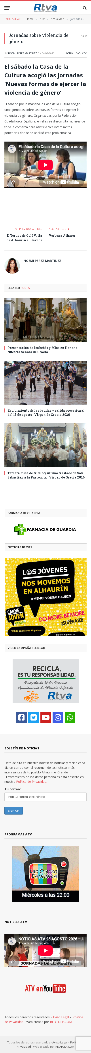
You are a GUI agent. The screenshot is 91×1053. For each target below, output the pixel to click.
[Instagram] (58, 717)
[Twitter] (33, 717)
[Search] (84, 8)
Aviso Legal (61, 1017)
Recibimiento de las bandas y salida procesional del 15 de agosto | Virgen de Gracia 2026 (46, 412)
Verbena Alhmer (62, 235)
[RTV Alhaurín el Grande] (45, 8)
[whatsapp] (70, 717)
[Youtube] (45, 717)
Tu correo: (12, 789)
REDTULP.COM (61, 1022)
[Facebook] (21, 717)
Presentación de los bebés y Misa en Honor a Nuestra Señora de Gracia (43, 350)
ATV (84, 53)
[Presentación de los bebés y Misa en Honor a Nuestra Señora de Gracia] (45, 320)
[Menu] (7, 8)
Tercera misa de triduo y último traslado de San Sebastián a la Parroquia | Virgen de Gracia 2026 (46, 475)
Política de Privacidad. (31, 781)
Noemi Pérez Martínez (22, 53)
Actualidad (73, 53)
